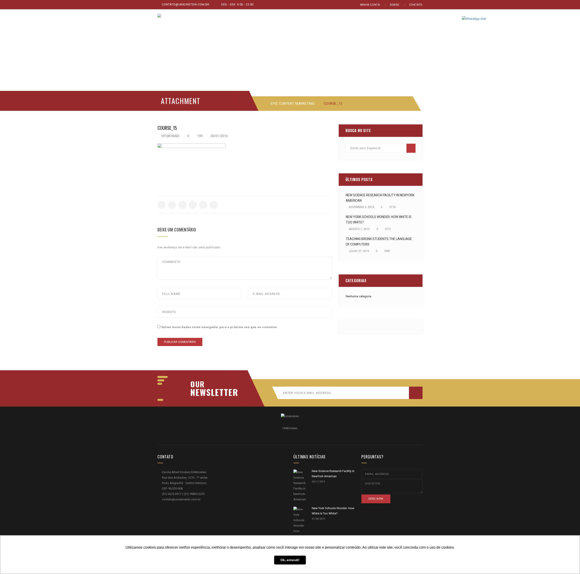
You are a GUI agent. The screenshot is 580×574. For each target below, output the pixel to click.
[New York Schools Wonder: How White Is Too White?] (299, 528)
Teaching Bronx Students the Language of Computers (379, 241)
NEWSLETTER (211, 392)
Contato (416, 4)
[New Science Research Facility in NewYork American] (299, 486)
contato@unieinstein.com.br (185, 4)
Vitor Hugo (170, 136)
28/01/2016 (219, 136)
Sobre (394, 4)
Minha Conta (370, 4)
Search (411, 148)
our (197, 384)
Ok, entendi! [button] (290, 560)
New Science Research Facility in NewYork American (380, 197)
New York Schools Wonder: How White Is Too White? (378, 219)
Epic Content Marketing (292, 104)
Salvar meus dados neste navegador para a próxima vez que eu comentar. (219, 327)
